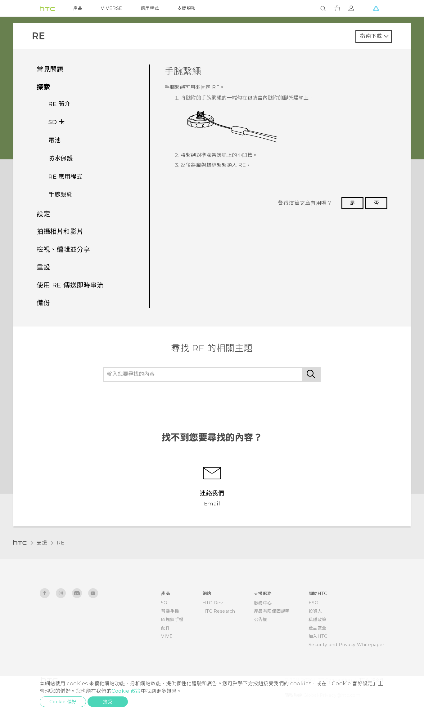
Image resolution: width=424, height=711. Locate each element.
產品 (77, 8)
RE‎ (60, 543)
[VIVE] (376, 8)
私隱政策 (318, 619)
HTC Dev (212, 603)
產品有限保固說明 (272, 611)
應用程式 (150, 8)
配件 (165, 628)
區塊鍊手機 (172, 619)
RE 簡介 (59, 104)
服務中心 (263, 603)
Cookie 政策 (126, 691)
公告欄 (261, 619)
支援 (42, 543)
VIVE (167, 636)
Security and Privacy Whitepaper (347, 644)
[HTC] (47, 8)
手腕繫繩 (60, 194)
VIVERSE (111, 8)
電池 (54, 140)
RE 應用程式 (65, 176)
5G (164, 603)
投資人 (315, 611)
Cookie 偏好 (62, 701)
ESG (313, 603)
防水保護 (60, 158)
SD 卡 (56, 122)
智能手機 (170, 611)
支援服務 (187, 8)
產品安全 (318, 628)
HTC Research (218, 611)
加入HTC (318, 636)
